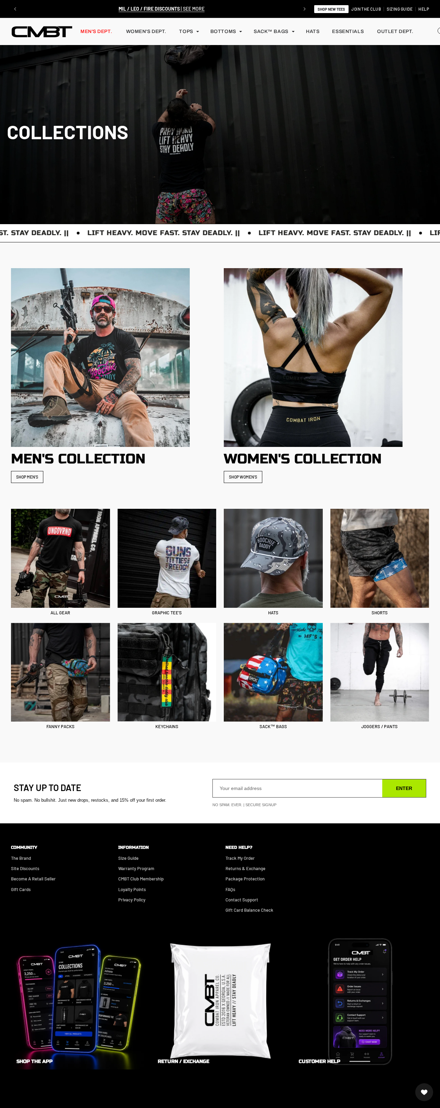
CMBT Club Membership (141, 878)
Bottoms (223, 31)
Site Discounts (25, 868)
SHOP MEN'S (27, 476)
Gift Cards (21, 889)
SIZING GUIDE (399, 9)
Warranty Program (136, 868)
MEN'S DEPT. (96, 31)
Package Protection (245, 878)
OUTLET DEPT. (395, 31)
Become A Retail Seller (33, 878)
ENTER (404, 788)
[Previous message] (15, 9)
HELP (423, 9)
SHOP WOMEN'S (243, 476)
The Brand (21, 858)
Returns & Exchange (245, 868)
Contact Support (242, 899)
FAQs (230, 889)
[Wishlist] (424, 1092)
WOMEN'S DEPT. (146, 31)
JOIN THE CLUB (366, 9)
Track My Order (240, 858)
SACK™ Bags (271, 31)
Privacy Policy (131, 899)
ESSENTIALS (348, 31)
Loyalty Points (132, 889)
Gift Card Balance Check (249, 910)
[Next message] (304, 9)
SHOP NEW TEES (331, 9)
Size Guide (128, 858)
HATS (312, 31)
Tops (186, 31)
